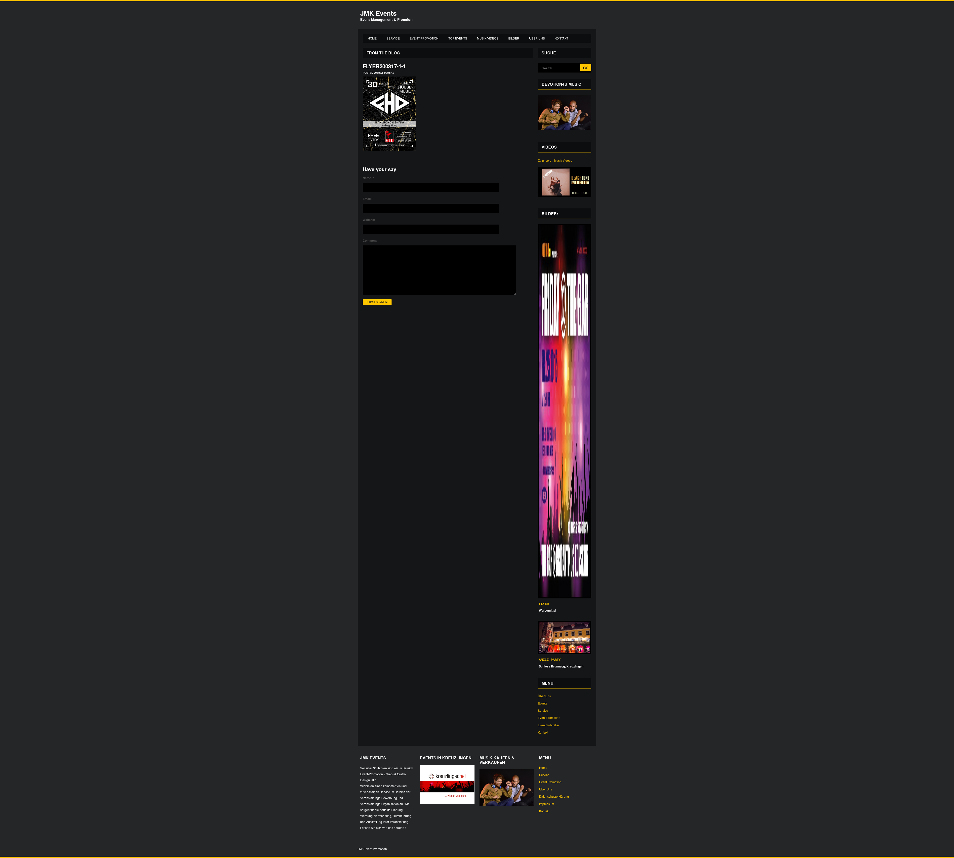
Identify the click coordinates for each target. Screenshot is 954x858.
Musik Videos (487, 38)
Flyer (544, 604)
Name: (368, 178)
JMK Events (378, 13)
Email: (368, 198)
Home (372, 38)
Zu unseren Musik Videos (555, 160)
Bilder (513, 38)
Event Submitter (548, 725)
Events (542, 703)
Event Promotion (424, 38)
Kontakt (561, 38)
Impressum (546, 804)
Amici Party (550, 660)
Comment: (370, 240)
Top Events (457, 38)
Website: (369, 219)
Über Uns (537, 38)
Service (393, 38)
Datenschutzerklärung (554, 796)
